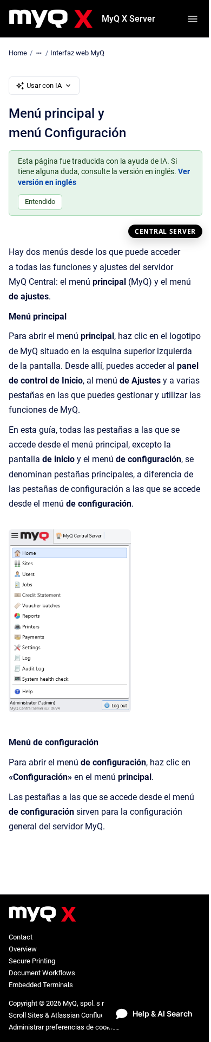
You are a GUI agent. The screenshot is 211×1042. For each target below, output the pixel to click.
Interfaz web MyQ (77, 53)
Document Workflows (42, 973)
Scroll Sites (26, 1015)
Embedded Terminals (41, 985)
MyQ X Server (128, 19)
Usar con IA (44, 85)
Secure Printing (32, 961)
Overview (23, 949)
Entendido (40, 201)
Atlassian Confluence (83, 1015)
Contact (20, 937)
